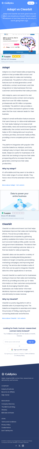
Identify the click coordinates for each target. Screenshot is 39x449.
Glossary (4, 410)
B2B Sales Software (8, 413)
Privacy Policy (21, 355)
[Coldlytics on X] (19, 446)
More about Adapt (8, 185)
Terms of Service (29, 353)
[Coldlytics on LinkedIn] (23, 446)
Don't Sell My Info (7, 431)
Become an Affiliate (8, 392)
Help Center (5, 395)
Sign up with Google (21, 350)
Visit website (20, 185)
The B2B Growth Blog (8, 407)
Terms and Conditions (9, 422)
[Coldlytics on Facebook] (16, 446)
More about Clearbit (9, 318)
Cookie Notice (6, 428)
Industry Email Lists (8, 389)
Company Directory (8, 404)
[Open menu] (36, 3)
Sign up (31, 342)
